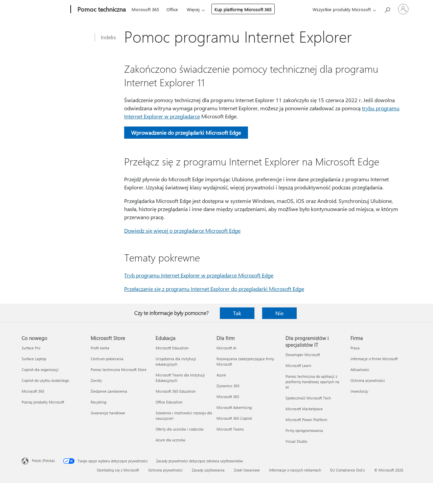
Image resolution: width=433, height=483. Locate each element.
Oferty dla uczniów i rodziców (180, 429)
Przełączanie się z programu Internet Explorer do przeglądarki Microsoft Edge (214, 288)
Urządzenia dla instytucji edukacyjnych (176, 361)
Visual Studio (296, 441)
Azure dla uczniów (170, 439)
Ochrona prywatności (367, 380)
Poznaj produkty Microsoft (43, 402)
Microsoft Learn (298, 365)
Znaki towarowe (247, 470)
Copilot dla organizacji (40, 369)
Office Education (169, 402)
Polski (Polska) (43, 460)
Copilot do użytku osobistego (45, 380)
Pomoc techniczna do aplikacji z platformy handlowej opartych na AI (312, 382)
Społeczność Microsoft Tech (308, 397)
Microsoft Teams (230, 429)
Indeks (108, 37)
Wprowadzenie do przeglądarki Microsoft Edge (186, 132)
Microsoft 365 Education (176, 391)
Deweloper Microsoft (303, 354)
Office (172, 9)
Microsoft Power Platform (306, 419)
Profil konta (100, 347)
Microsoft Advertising (234, 407)
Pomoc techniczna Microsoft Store (118, 369)
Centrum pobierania (107, 358)
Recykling (98, 402)
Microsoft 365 (145, 9)
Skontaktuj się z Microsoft (118, 470)
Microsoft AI (226, 347)
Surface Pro (31, 347)
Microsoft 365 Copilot (234, 418)
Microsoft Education (172, 347)
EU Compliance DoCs (347, 470)
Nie (279, 313)
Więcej (193, 9)
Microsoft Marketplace (304, 408)
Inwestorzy (359, 391)
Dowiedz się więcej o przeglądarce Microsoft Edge (182, 230)
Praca (355, 347)
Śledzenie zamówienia (109, 391)
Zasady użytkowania (208, 470)
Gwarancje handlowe (108, 412)
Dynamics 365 (228, 385)
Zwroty (96, 380)
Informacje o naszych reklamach (295, 470)
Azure (221, 374)
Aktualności (359, 369)
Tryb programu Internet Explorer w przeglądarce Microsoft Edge (198, 275)
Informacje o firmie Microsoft (374, 358)
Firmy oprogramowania (304, 430)
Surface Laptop (34, 358)
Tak (237, 313)
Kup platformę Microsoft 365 (243, 9)
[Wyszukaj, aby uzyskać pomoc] (387, 8)
